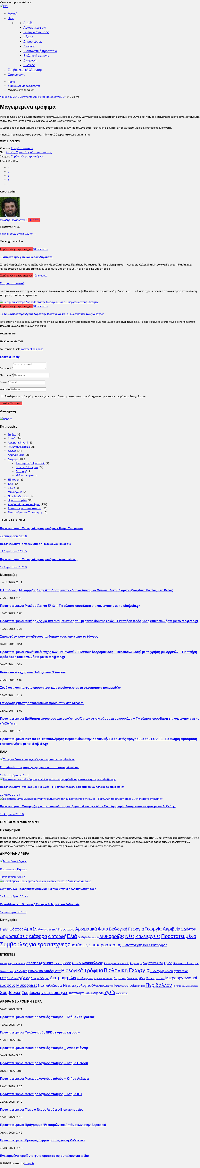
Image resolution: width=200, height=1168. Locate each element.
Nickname (6, 375)
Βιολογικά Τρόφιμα (82, 970)
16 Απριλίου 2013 (11, 814)
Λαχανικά (120, 978)
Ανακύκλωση (92, 963)
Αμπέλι (28, 22)
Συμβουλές (10, 992)
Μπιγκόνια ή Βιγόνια (13, 869)
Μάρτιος (150, 978)
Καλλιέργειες (85, 978)
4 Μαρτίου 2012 (10, 97)
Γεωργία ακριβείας (36, 32)
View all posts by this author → (18, 233)
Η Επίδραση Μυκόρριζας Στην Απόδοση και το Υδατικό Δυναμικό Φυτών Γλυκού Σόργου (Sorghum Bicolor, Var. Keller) (86, 590)
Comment (6, 368)
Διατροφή (30, 60)
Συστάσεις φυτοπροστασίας (25, 508)
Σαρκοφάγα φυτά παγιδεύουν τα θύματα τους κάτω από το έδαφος (49, 636)
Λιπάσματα (132, 978)
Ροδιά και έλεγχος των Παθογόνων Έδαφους (33, 672)
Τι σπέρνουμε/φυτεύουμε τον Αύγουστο (26, 257)
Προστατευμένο (17, 500)
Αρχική (12, 13)
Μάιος (142, 978)
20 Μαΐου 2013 (9, 794)
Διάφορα (29, 46)
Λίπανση (108, 978)
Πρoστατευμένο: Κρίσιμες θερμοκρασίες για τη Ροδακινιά (42, 1140)
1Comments (40, 275)
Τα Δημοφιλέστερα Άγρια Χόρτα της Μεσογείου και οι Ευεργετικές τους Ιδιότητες (52, 314)
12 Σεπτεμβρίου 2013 (13, 775)
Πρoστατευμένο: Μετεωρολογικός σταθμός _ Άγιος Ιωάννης (39, 559)
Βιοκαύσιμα (6, 971)
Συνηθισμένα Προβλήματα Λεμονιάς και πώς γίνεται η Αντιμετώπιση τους (48, 889)
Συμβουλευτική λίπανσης (25, 69)
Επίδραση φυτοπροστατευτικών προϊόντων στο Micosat (42, 702)
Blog (11, 18)
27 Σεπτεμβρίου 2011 (13, 896)
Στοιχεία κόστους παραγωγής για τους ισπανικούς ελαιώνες (39, 767)
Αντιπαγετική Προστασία (30, 463)
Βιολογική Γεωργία (27, 467)
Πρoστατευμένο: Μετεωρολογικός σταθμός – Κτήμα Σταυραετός (41, 528)
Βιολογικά (20, 971)
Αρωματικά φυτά (34, 27)
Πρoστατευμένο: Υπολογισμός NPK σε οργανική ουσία (35, 544)
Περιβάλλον (159, 985)
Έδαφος (29, 65)
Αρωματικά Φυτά (18, 442)
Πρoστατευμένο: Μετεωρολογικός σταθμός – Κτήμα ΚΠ (41, 1093)
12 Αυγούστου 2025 (12, 551)
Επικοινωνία (16, 74)
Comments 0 (27, 97)
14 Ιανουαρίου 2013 (12, 912)
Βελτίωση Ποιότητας (186, 963)
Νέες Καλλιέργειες (18, 496)
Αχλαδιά (168, 963)
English (12, 434)
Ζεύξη (11, 488)
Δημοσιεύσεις (32, 41)
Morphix (29, 1163)
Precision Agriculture (40, 962)
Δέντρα (28, 36)
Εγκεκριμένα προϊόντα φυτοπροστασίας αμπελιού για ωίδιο (44, 1155)
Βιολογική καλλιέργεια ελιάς (169, 971)
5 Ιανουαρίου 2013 (11, 877)
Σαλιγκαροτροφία (190, 985)
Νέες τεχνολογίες (77, 985)
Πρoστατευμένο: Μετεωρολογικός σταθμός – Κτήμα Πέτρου (44, 1063)
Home (11, 81)
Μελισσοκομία (24, 475)
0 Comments (40, 249)
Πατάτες (140, 986)
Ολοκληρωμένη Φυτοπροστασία (113, 985)
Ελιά (10, 483)
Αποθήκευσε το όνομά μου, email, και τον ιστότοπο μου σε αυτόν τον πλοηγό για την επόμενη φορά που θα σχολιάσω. (75, 396)
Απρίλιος (135, 963)
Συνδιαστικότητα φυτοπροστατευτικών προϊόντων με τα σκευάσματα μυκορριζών (60, 687)
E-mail (4, 382)
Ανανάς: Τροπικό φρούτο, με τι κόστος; (29, 152)
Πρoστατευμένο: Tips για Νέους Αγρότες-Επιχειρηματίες (41, 1109)
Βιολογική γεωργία (36, 55)
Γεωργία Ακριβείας (19, 446)
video (67, 963)
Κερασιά (98, 978)
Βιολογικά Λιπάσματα (44, 971)
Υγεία (109, 992)
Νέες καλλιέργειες (50, 985)
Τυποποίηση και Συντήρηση (25, 512)
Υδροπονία (122, 993)
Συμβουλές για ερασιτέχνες (24, 86)
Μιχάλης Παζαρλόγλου (48, 97)
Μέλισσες (160, 978)
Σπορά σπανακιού (22, 148)
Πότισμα (176, 986)
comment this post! (32, 349)
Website (5, 389)
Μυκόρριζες (15, 492)
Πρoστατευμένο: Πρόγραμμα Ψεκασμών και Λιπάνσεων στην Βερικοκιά (53, 1124)
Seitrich (58, 963)
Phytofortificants (16, 963)
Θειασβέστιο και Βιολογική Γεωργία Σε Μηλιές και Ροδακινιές (39, 904)
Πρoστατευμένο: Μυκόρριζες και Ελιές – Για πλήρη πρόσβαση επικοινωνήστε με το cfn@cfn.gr (70, 605)
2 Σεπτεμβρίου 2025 (12, 536)
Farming (3, 963)
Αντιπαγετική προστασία (40, 51)
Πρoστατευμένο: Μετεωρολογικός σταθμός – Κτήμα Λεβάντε (44, 1078)
